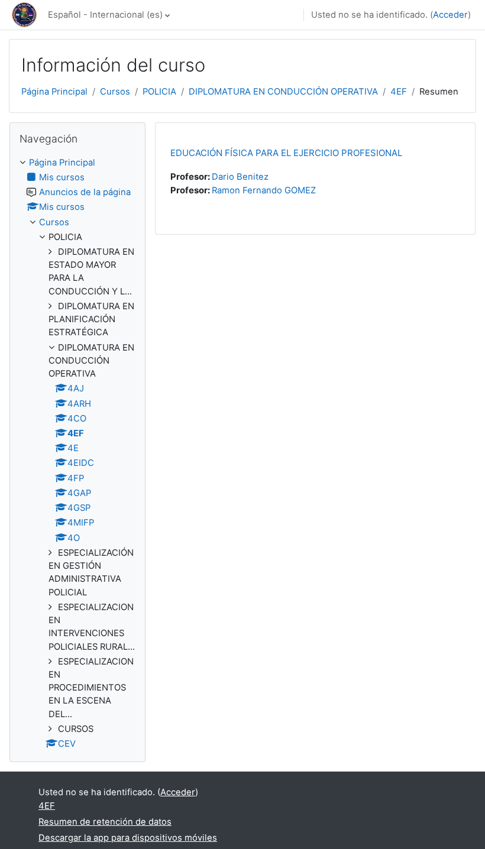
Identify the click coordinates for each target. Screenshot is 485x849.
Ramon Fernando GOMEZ (264, 190)
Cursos (115, 91)
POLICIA (159, 91)
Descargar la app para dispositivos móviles (127, 837)
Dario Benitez (240, 176)
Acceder (450, 14)
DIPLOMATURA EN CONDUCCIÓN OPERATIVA (283, 91)
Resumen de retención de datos (105, 821)
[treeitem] (77, 453)
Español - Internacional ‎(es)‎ (105, 14)
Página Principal (54, 91)
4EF (398, 91)
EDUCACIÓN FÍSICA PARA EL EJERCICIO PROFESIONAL (286, 152)
